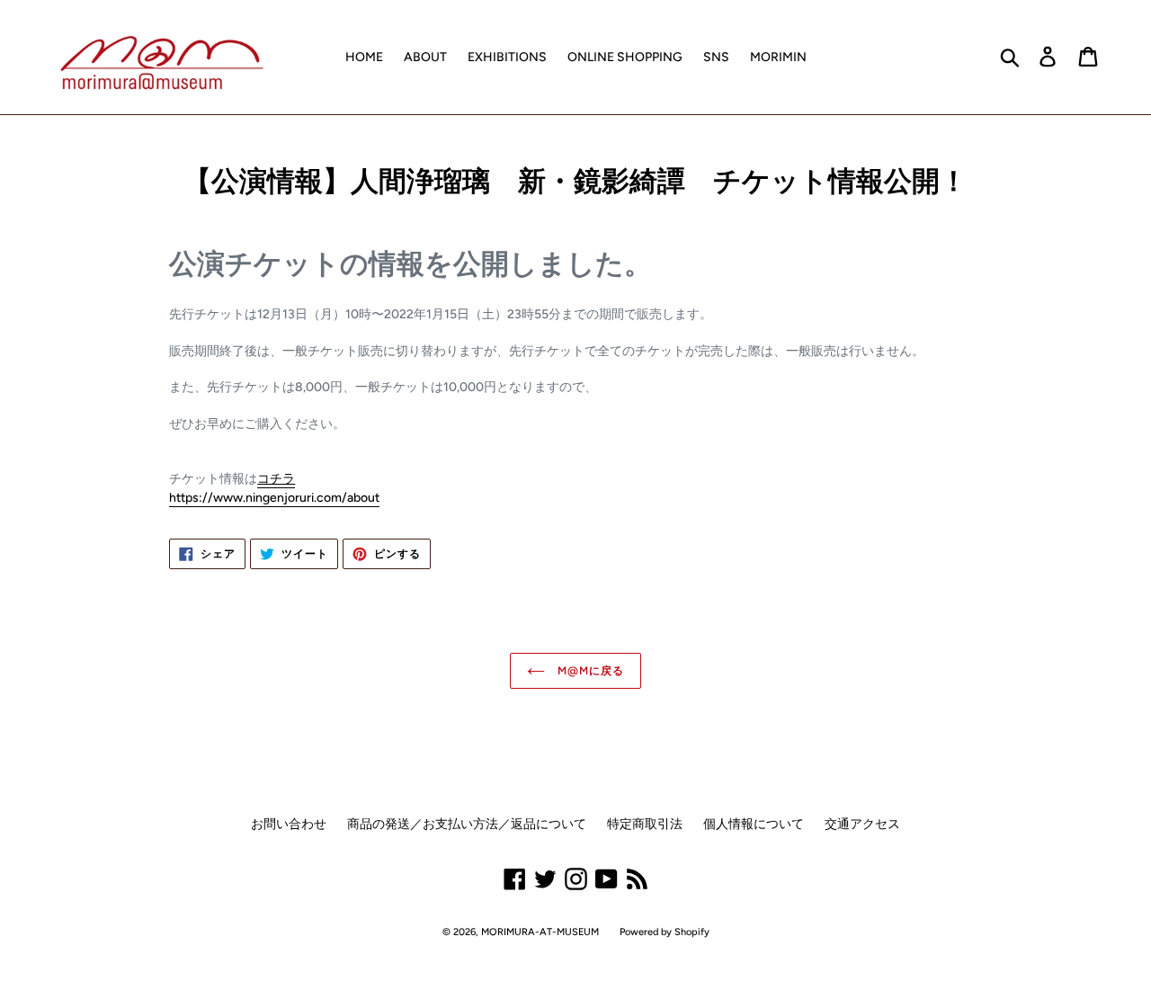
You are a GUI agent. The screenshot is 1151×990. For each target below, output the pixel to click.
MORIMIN (778, 57)
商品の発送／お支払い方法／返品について (466, 824)
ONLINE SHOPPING (625, 57)
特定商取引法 (645, 824)
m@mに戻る (589, 670)
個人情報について (753, 824)
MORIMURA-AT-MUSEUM (540, 932)
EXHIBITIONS (507, 57)
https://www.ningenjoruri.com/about (274, 497)
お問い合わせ (288, 824)
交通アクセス (862, 824)
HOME (364, 57)
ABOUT (425, 57)
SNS (716, 57)
